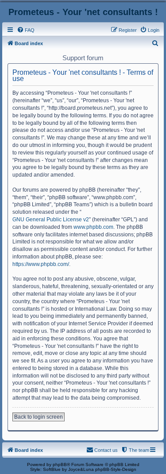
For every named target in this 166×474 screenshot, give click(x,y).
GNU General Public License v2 (50, 219)
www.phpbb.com (93, 227)
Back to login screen (38, 417)
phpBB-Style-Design (115, 469)
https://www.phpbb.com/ (40, 264)
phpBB (60, 464)
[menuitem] (26, 30)
